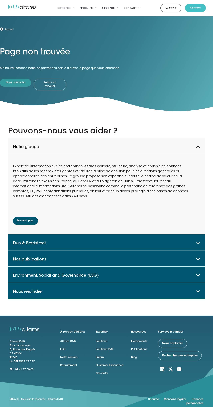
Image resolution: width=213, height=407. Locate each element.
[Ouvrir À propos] (117, 7)
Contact (130, 8)
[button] (106, 146)
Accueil (9, 29)
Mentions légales (175, 399)
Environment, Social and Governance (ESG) (56, 276)
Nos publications (29, 259)
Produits (86, 8)
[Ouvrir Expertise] (73, 7)
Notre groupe (26, 147)
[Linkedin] (162, 369)
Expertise (64, 8)
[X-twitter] (171, 369)
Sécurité (153, 399)
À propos (108, 8)
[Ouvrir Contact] (139, 7)
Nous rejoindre (27, 292)
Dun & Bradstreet (29, 243)
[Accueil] (1, 29)
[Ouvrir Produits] (95, 7)
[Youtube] (179, 369)
